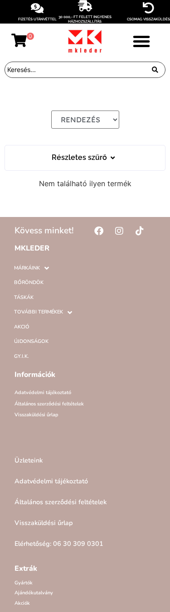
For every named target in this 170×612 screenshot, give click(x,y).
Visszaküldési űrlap (36, 414)
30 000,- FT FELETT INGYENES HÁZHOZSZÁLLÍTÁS (85, 19)
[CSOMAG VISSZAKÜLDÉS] (148, 8)
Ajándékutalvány (34, 592)
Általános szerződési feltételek (49, 403)
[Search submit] (155, 69)
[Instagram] (119, 231)
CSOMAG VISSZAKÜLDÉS (148, 19)
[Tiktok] (140, 231)
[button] (141, 41)
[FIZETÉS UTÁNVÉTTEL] (37, 8)
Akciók (22, 603)
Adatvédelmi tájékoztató (43, 392)
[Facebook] (99, 231)
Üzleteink (29, 460)
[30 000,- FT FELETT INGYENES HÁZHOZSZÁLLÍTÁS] (85, 5)
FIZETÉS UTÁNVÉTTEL (37, 19)
